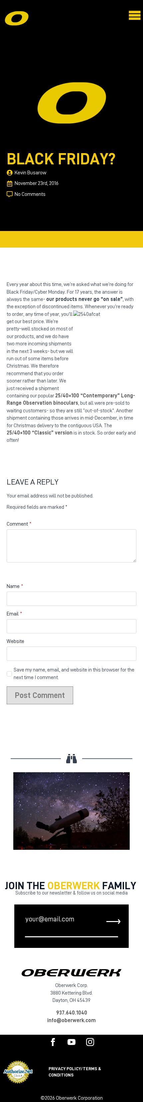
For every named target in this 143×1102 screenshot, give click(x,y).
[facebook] (53, 1042)
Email (14, 613)
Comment (19, 524)
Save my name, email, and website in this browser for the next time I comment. (74, 673)
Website (15, 641)
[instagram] (90, 1042)
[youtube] (71, 1042)
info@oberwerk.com (71, 1020)
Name (15, 586)
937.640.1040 (71, 1012)
